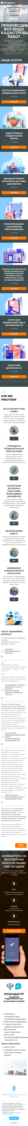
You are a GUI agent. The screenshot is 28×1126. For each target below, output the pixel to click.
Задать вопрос (21, 845)
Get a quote (14, 1004)
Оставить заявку (14, 931)
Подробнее (14, 102)
